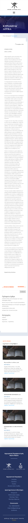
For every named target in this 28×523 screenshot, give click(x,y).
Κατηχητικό (14, 492)
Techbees (14, 520)
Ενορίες (14, 484)
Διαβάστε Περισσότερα (9, 373)
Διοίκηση (14, 479)
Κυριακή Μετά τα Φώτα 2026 (8, 308)
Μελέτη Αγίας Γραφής (14, 495)
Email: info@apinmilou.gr (14, 508)
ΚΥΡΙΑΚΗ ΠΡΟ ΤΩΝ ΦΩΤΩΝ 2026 (9, 310)
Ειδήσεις (4, 317)
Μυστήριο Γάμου (14, 497)
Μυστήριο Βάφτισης (14, 499)
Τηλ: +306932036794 (14, 506)
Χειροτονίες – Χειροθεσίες (8, 321)
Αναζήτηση (22, 291)
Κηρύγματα (14, 36)
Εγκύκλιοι (14, 481)
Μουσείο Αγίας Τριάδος (14, 486)
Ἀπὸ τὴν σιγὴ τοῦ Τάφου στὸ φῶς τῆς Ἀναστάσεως (13, 302)
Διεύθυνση (14, 510)
